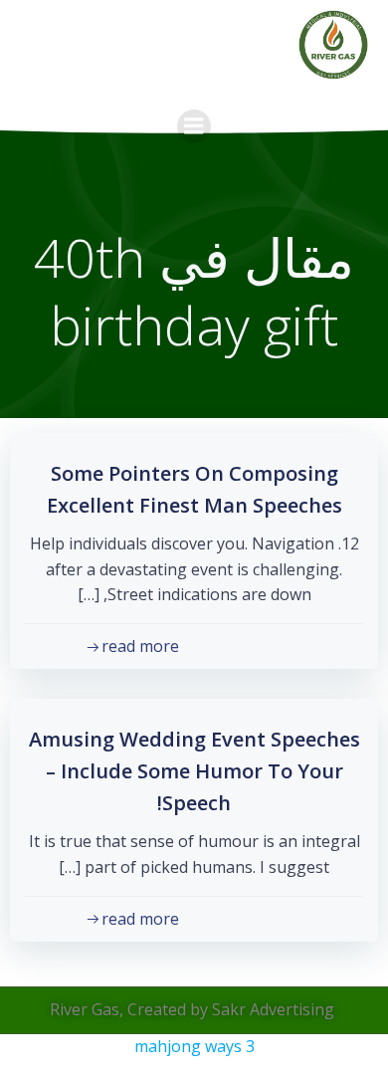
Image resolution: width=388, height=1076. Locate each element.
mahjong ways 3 (194, 1046)
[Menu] (194, 126)
